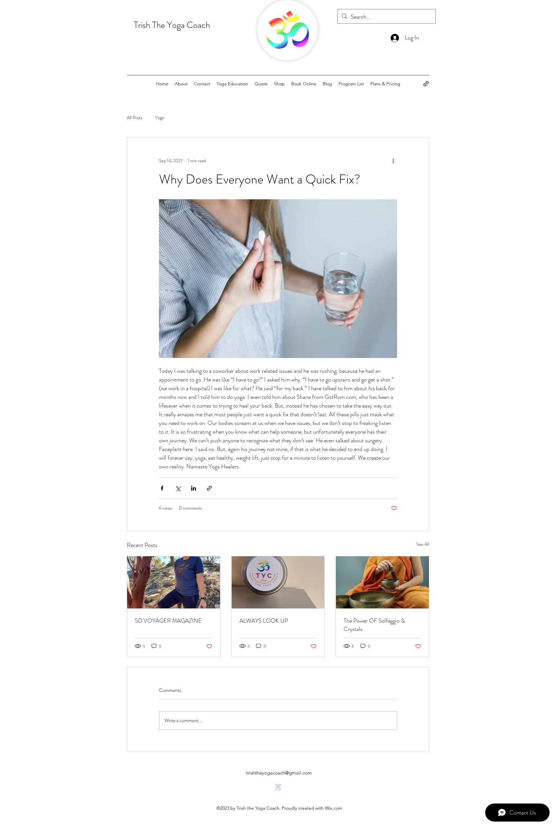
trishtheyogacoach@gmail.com (279, 773)
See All (422, 544)
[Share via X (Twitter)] (178, 488)
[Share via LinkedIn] (193, 488)
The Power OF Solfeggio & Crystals (374, 624)
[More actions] (393, 161)
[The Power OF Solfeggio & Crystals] (382, 582)
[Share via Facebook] (162, 488)
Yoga (159, 118)
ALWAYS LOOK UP (263, 620)
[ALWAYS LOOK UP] (278, 582)
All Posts (134, 118)
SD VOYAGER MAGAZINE (168, 620)
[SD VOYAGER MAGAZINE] (173, 582)
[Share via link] (209, 488)
